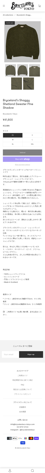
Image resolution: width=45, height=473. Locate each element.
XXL (32, 144)
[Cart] (39, 6)
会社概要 (22, 412)
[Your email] (10, 354)
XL (13, 144)
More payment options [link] (22, 164)
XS (13, 135)
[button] (8, 42)
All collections (8, 15)
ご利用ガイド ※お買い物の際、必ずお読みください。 (22, 313)
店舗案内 (22, 407)
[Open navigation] (5, 6)
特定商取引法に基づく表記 (22, 380)
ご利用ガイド (23, 375)
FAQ (22, 385)
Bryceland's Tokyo (10, 114)
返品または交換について (22, 389)
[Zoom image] (22, 42)
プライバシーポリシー (22, 394)
